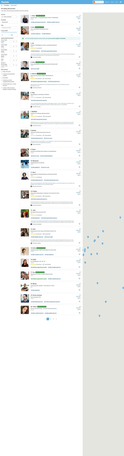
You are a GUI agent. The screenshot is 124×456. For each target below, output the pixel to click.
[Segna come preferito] (79, 22)
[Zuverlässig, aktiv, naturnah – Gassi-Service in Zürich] (51, 287)
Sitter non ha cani (7, 71)
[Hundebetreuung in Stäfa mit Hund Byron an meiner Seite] (51, 251)
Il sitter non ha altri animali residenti (9, 74)
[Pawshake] (5, 2)
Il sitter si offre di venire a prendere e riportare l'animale (9, 88)
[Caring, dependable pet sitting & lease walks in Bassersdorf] (51, 65)
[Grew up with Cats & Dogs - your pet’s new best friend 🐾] (51, 310)
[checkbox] (1, 71)
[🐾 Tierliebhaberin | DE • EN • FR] (51, 263)
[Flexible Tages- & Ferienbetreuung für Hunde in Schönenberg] (51, 19)
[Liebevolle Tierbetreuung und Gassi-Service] (51, 137)
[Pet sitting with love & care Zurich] (51, 217)
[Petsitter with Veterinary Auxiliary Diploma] (51, 118)
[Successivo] (56, 319)
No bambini (5, 77)
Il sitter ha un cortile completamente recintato (8, 81)
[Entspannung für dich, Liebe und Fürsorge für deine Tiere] (51, 236)
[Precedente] (45, 319)
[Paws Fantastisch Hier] (51, 298)
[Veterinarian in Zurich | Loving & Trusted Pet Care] (51, 275)
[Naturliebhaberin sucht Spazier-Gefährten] (51, 99)
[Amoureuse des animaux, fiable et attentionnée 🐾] (51, 81)
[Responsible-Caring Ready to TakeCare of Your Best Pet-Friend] (51, 198)
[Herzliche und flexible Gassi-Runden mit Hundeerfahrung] (51, 152)
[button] (106, 302)
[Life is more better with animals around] (51, 30)
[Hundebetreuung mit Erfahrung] (51, 164)
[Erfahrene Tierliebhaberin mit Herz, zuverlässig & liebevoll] (51, 50)
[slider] (1, 32)
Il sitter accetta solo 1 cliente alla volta (9, 84)
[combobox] (9, 17)
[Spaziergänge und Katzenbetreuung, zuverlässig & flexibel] (51, 179)
